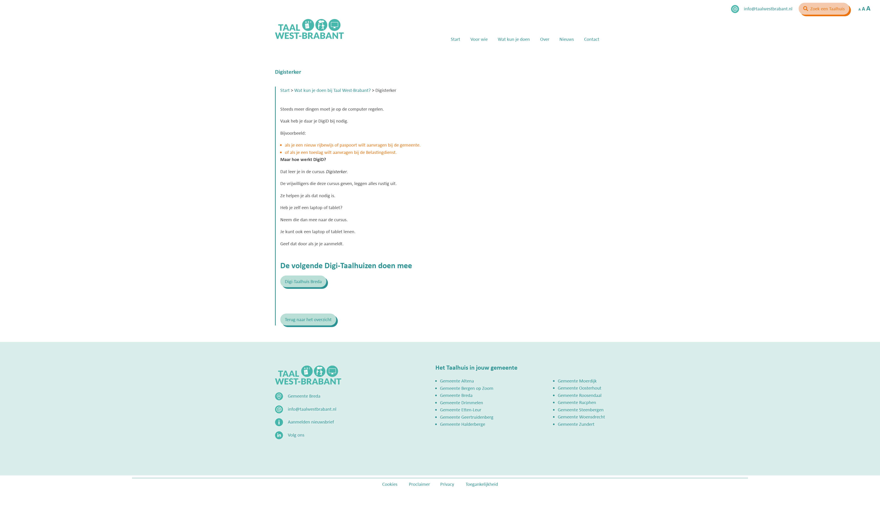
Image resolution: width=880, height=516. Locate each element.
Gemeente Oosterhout (579, 388)
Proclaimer (419, 484)
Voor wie (479, 39)
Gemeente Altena (457, 380)
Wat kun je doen (514, 39)
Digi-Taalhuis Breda (303, 281)
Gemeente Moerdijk (577, 380)
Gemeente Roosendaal (580, 395)
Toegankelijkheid (482, 484)
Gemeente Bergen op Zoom (466, 388)
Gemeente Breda (456, 395)
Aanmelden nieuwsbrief (311, 421)
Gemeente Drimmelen (461, 402)
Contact (591, 39)
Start (455, 39)
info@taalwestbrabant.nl (768, 8)
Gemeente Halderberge (462, 424)
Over (544, 39)
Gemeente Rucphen (577, 402)
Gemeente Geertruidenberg (466, 417)
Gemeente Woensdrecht (581, 416)
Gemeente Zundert (576, 424)
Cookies (389, 484)
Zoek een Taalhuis (827, 8)
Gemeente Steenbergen (581, 409)
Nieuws (566, 39)
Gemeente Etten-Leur (460, 409)
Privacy (447, 484)
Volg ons (296, 434)
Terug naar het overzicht (308, 319)
